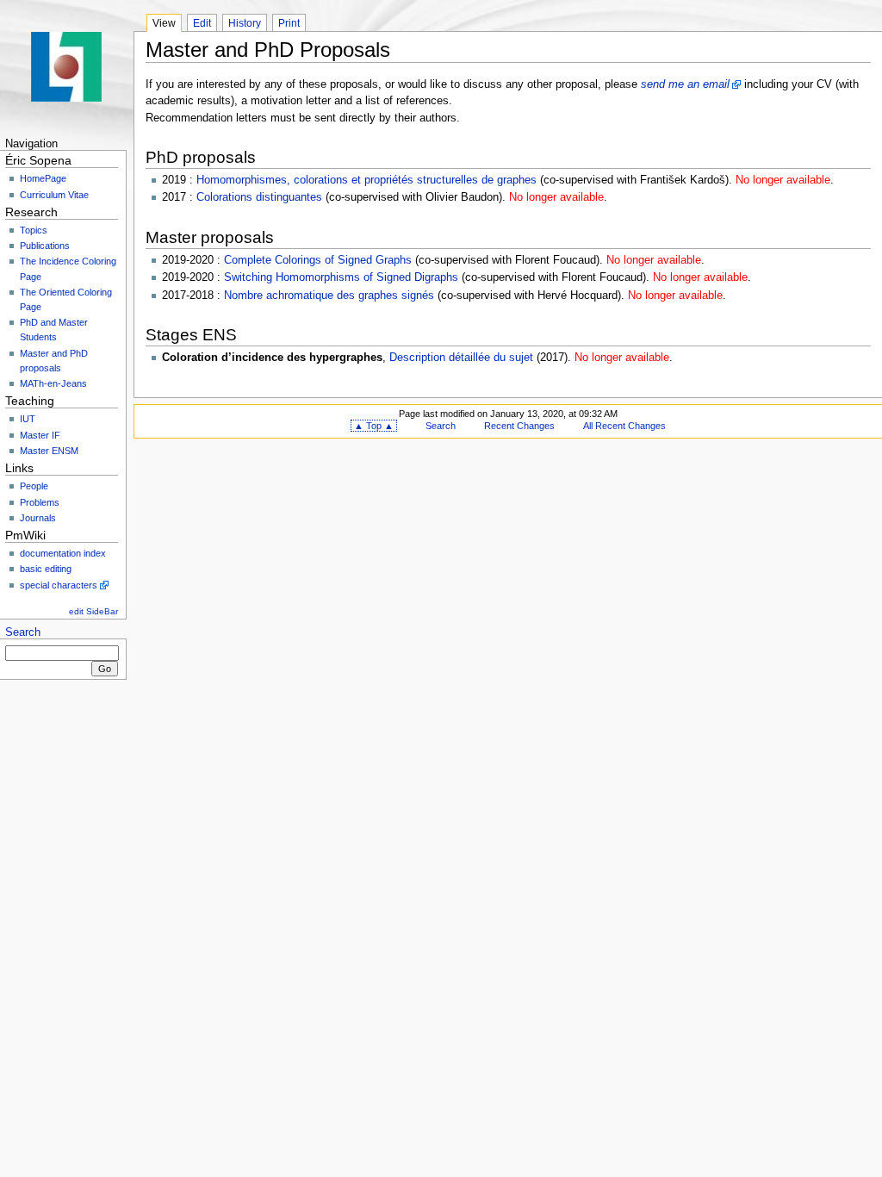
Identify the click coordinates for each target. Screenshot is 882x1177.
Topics (33, 230)
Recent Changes (519, 425)
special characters (58, 585)
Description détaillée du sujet (461, 358)
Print (289, 23)
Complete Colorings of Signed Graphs (318, 260)
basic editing (45, 569)
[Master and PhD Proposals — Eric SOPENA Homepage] (67, 67)
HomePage (43, 178)
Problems (39, 502)
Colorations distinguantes (259, 197)
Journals (38, 518)
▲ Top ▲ (374, 425)
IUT (27, 419)
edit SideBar (93, 611)
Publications (45, 245)
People (34, 486)
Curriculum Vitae (54, 195)
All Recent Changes (624, 425)
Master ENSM (49, 450)
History (244, 23)
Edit (202, 23)
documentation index (63, 553)
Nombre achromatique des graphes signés (329, 296)
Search (22, 632)
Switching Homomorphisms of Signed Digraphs (341, 277)
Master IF (40, 435)
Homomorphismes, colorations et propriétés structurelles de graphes (366, 180)
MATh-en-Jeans (53, 383)
